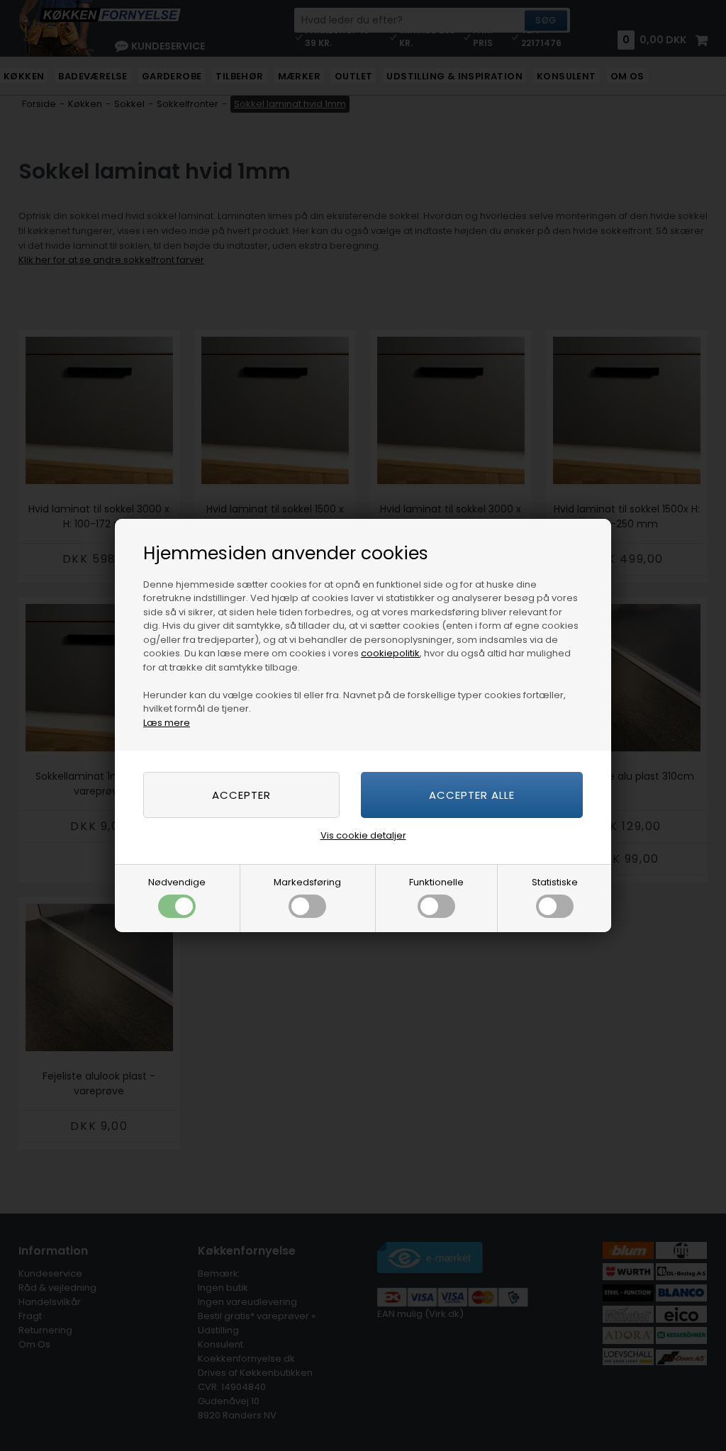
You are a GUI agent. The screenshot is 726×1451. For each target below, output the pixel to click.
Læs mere (166, 722)
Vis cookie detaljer (363, 835)
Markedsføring (307, 882)
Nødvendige (177, 882)
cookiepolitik (390, 653)
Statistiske (555, 882)
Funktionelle (436, 882)
